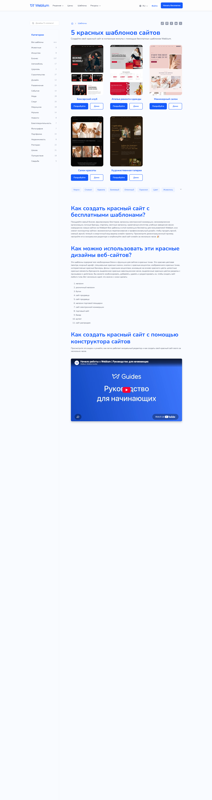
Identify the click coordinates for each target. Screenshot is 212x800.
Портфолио (36, 134)
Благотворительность (41, 123)
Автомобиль (37, 64)
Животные (36, 47)
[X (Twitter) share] (180, 23)
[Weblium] (39, 5)
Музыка (35, 112)
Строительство (38, 74)
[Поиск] (33, 23)
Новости (35, 118)
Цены (70, 6)
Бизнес (34, 58)
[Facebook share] (171, 23)
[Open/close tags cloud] (181, 189)
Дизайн (35, 80)
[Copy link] (162, 23)
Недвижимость (38, 139)
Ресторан (35, 145)
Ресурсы (94, 6)
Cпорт (34, 101)
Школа (34, 150)
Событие (35, 91)
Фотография (37, 128)
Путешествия (37, 155)
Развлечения (37, 85)
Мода (33, 96)
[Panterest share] (166, 23)
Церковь (35, 69)
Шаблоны (82, 6)
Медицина (36, 107)
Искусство (35, 53)
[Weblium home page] (72, 23)
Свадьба (35, 161)
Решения (57, 6)
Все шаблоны (37, 42)
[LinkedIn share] (176, 23)
